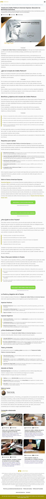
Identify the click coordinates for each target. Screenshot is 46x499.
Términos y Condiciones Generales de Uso (12, 488)
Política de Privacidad (38, 488)
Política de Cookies (27, 488)
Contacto (28, 492)
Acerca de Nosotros (20, 492)
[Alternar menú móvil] (44, 1)
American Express (5, 182)
